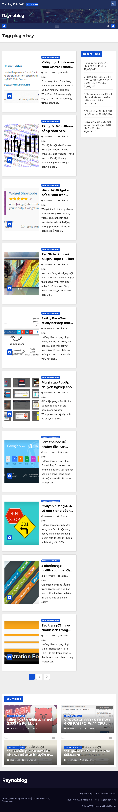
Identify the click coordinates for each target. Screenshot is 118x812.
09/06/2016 (50, 393)
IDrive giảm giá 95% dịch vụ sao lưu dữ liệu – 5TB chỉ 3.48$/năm (98, 125)
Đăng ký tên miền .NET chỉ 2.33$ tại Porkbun (29, 721)
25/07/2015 (50, 576)
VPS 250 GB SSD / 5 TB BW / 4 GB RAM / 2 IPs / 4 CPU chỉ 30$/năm (98, 80)
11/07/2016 (49, 328)
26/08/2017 (50, 136)
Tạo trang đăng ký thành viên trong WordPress (55, 630)
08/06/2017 (50, 200)
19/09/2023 (15, 729)
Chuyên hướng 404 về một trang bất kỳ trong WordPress (56, 510)
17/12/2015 (49, 516)
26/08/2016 (50, 264)
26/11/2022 (15, 760)
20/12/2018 (50, 72)
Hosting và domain (16, 716)
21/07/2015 (50, 636)
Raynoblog (13, 15)
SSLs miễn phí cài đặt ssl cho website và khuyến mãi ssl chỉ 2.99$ (98, 97)
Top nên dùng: (86, 793)
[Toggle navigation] (56, 26)
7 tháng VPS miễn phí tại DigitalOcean (99, 806)
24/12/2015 (50, 452)
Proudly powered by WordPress (16, 798)
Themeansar (8, 801)
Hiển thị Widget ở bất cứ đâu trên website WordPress (56, 194)
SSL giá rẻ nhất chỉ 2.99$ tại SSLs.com (87, 753)
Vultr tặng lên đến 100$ (105, 800)
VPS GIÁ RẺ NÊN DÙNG (106, 793)
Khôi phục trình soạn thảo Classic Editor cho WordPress (57, 66)
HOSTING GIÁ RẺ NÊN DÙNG (80, 800)
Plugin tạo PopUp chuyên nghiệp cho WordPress (56, 387)
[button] (108, 26)
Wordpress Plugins (50, 57)
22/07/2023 (72, 729)
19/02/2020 (72, 760)
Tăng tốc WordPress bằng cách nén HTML (57, 130)
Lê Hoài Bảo (31, 729)
